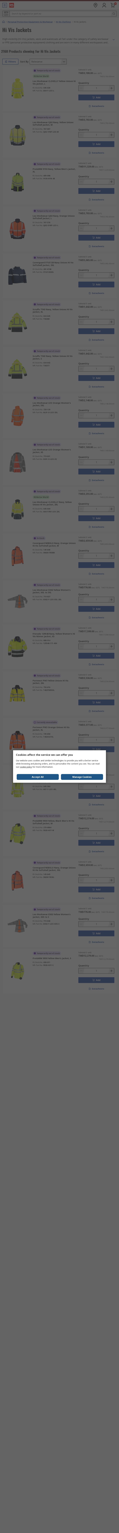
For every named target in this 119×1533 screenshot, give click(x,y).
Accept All (38, 777)
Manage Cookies (82, 777)
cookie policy (26, 766)
